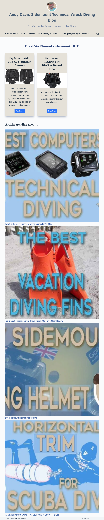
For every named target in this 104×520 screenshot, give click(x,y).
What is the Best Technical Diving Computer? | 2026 (28, 224)
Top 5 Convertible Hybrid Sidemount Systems (19, 61)
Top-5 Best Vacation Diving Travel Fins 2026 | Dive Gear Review (34, 321)
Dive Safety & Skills (47, 34)
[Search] (97, 34)
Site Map (85, 518)
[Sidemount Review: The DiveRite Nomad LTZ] (52, 80)
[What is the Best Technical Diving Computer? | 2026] (52, 175)
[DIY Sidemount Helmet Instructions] (52, 369)
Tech (22, 34)
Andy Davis (22, 518)
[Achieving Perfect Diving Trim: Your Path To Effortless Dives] (52, 466)
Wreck (32, 34)
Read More (20, 111)
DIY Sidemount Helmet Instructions (21, 418)
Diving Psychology (71, 34)
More (84, 34)
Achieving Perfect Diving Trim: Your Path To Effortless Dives (32, 515)
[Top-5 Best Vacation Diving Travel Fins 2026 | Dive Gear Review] (52, 272)
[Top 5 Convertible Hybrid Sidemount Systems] (19, 76)
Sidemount (10, 34)
